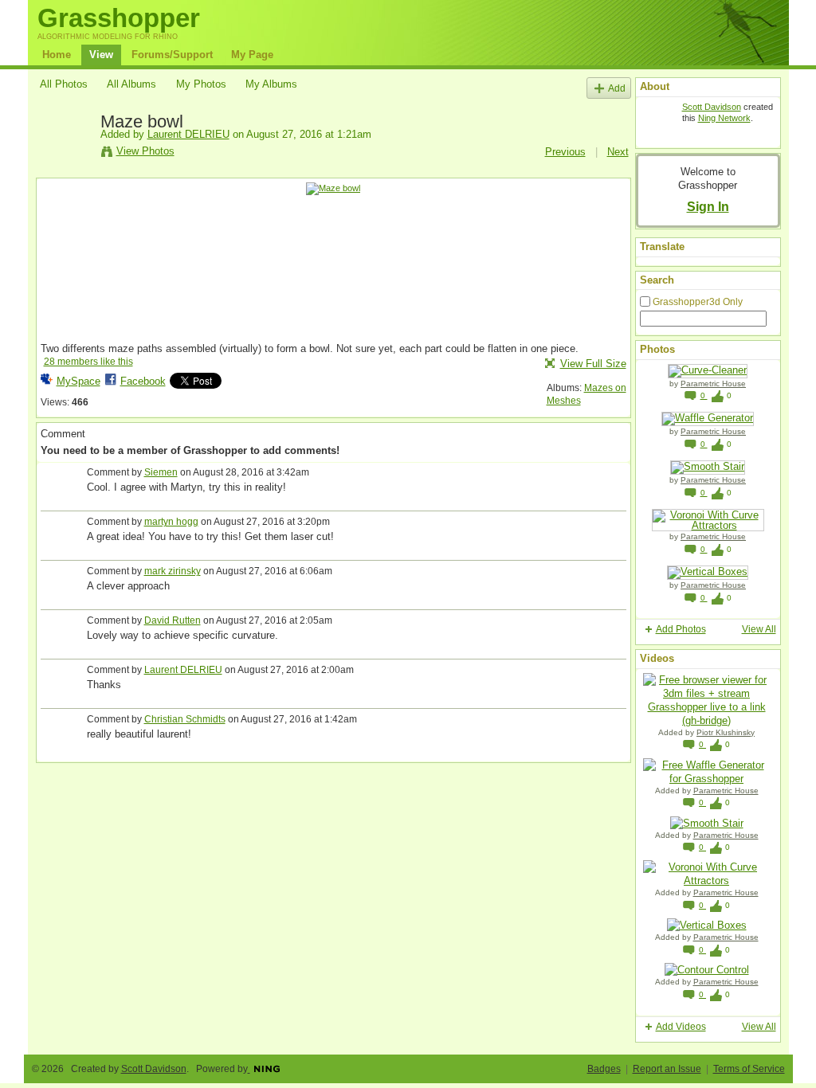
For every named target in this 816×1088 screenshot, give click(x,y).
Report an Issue (667, 1068)
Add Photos (681, 629)
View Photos (145, 151)
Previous (565, 152)
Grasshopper (118, 18)
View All (759, 629)
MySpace (78, 381)
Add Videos (681, 1026)
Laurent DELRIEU (188, 134)
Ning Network (724, 118)
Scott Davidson (711, 107)
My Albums (271, 84)
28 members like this (88, 361)
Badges (604, 1068)
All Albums (131, 84)
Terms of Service (749, 1068)
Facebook (143, 381)
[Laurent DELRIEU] (65, 157)
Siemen (161, 472)
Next (618, 152)
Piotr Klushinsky (725, 732)
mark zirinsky (172, 571)
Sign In (708, 206)
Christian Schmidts (185, 719)
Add (617, 88)
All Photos (64, 84)
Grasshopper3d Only (698, 301)
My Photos (201, 84)
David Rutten (172, 620)
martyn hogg (171, 521)
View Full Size (593, 364)
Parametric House (713, 383)
